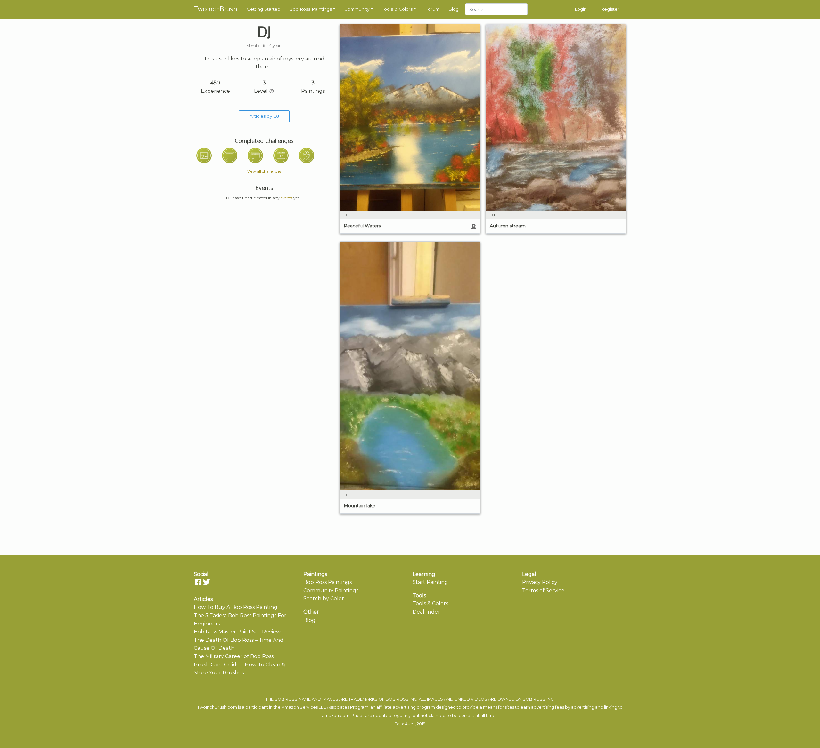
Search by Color (323, 598)
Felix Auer (404, 723)
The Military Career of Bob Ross (234, 656)
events (286, 197)
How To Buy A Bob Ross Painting (235, 607)
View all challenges (264, 171)
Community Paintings (330, 590)
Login (581, 9)
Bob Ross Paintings (310, 9)
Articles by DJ (264, 116)
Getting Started (263, 9)
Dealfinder (426, 612)
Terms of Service (543, 590)
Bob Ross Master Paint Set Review (237, 632)
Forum (432, 9)
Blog (453, 9)
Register (610, 9)
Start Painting (430, 582)
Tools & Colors (397, 9)
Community (356, 9)
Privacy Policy (539, 582)
